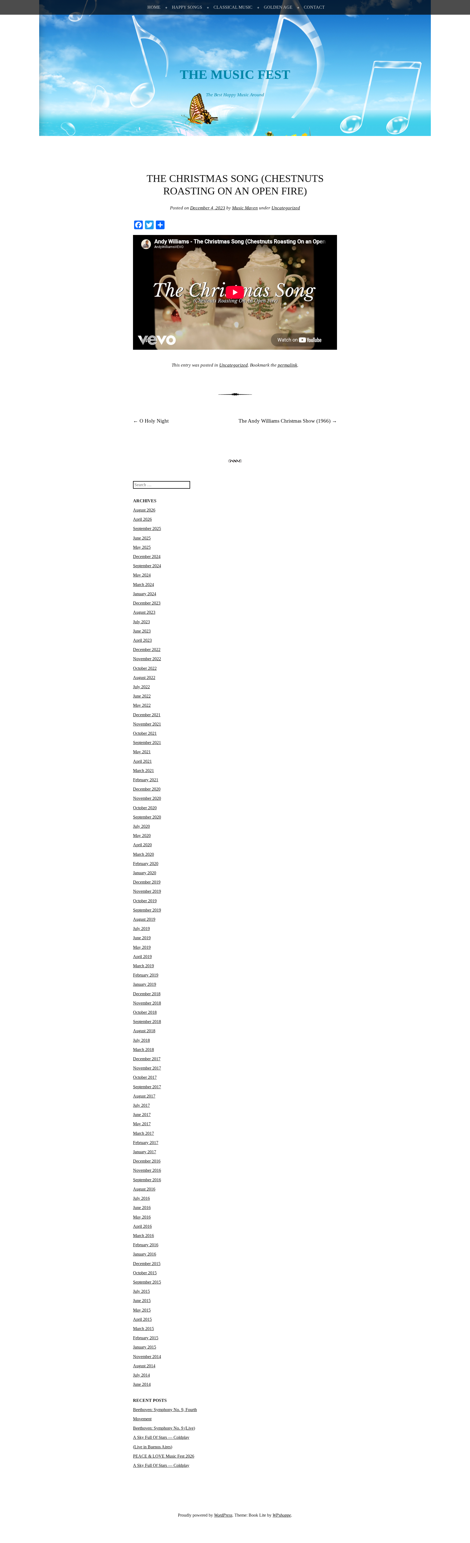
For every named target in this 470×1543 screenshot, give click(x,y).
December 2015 (146, 1263)
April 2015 (142, 1319)
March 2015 (143, 1328)
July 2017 (141, 1105)
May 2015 (142, 1310)
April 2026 (142, 519)
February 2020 (145, 863)
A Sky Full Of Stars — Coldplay (161, 1465)
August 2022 (144, 677)
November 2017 (147, 1068)
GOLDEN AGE (278, 7)
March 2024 (143, 584)
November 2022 (147, 658)
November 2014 (147, 1356)
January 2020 (144, 872)
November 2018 (147, 1003)
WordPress (223, 1515)
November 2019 (147, 891)
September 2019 (147, 910)
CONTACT (314, 7)
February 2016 (145, 1245)
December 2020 (146, 789)
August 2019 (144, 919)
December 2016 (146, 1161)
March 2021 (143, 770)
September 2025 (147, 528)
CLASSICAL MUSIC (233, 7)
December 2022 (146, 649)
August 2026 (144, 510)
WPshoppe (282, 1515)
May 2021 (142, 751)
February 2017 (145, 1142)
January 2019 (144, 984)
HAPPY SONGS (187, 7)
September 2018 (147, 1021)
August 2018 (144, 1030)
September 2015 (147, 1282)
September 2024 (147, 565)
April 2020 (142, 844)
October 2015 (145, 1273)
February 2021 (145, 779)
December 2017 (146, 1058)
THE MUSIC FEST (235, 74)
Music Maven (245, 207)
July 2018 (141, 1040)
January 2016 (144, 1254)
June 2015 (142, 1300)
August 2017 (144, 1096)
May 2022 (142, 705)
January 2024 (144, 593)
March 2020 (143, 854)
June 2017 (142, 1114)
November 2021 (147, 724)
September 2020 (147, 817)
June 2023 (142, 631)
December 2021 (146, 714)
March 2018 (143, 1049)
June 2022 (142, 696)
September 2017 (147, 1087)
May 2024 (142, 575)
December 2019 (146, 882)
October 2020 (145, 807)
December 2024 (146, 556)
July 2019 (141, 928)
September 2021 (147, 742)
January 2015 (144, 1347)
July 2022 (141, 686)
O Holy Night (151, 421)
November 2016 (147, 1170)
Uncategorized (285, 207)
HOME (153, 7)
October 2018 (145, 1012)
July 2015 (141, 1291)
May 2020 (142, 835)
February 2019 (145, 975)
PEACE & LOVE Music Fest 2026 (163, 1456)
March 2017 (143, 1133)
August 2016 (144, 1189)
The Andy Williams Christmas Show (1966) (288, 421)
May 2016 (142, 1217)
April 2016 (142, 1226)
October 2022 (145, 668)
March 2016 (143, 1235)
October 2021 (145, 733)
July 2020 (141, 826)
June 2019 (142, 937)
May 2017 (142, 1123)
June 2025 (142, 538)
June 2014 (142, 1384)
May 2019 (142, 947)
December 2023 (146, 603)
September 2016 (147, 1180)
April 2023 (142, 640)
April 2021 (142, 761)
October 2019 (145, 900)
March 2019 (143, 965)
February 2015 (145, 1338)
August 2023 (144, 612)
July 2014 (141, 1375)
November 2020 (147, 798)
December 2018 (146, 994)
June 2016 (142, 1207)
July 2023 (141, 621)
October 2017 (145, 1077)
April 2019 (142, 956)
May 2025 (142, 547)
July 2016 (141, 1198)
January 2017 (144, 1151)
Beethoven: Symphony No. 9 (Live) (164, 1428)
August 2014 (144, 1366)
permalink (287, 365)
